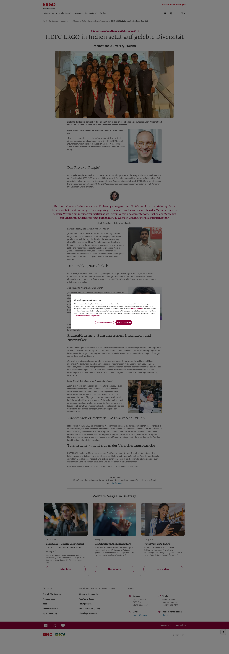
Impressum (95, 316)
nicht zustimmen (137, 309)
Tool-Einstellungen (104, 323)
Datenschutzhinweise (82, 316)
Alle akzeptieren (124, 323)
